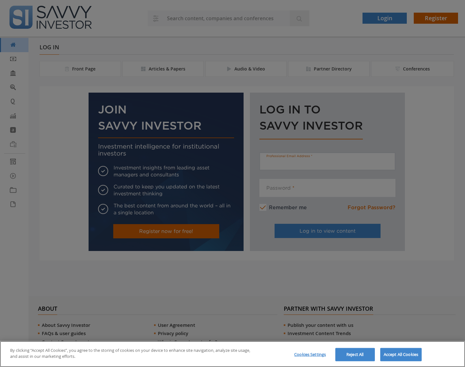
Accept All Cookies (401, 354)
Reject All (354, 354)
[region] (232, 354)
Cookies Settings (310, 354)
